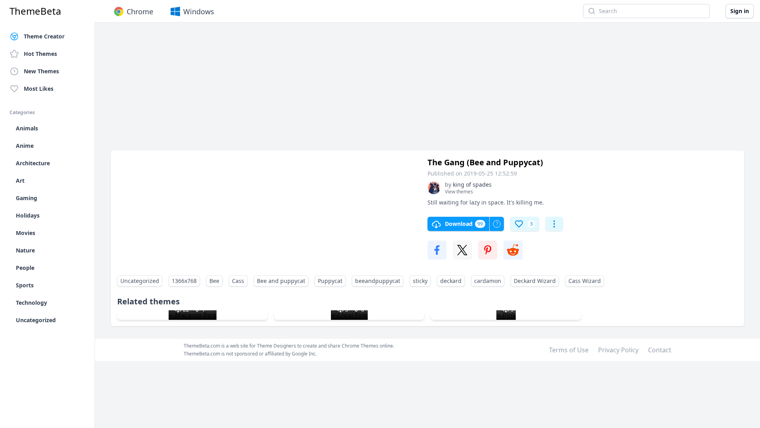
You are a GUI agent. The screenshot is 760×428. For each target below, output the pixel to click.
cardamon (487, 281)
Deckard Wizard (535, 281)
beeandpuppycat (377, 281)
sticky (420, 281)
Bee (214, 281)
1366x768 (184, 281)
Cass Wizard (584, 281)
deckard (451, 281)
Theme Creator (44, 36)
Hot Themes (40, 53)
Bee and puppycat (281, 281)
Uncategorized (139, 281)
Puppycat (330, 281)
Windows (198, 11)
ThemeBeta (35, 11)
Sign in (739, 11)
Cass (238, 281)
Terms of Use (569, 350)
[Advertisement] (348, 90)
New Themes (41, 71)
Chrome (140, 11)
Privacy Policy (618, 350)
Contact (659, 350)
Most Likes (38, 88)
